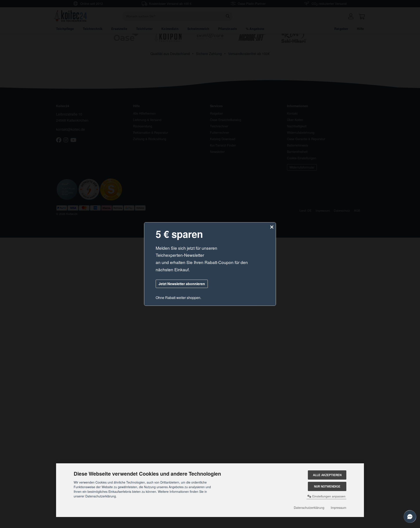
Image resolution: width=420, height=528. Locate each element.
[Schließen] (272, 227)
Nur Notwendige (327, 486)
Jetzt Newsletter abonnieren (182, 283)
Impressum (338, 507)
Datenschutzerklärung (309, 507)
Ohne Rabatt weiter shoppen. (178, 297)
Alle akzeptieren (327, 475)
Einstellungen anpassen (328, 496)
